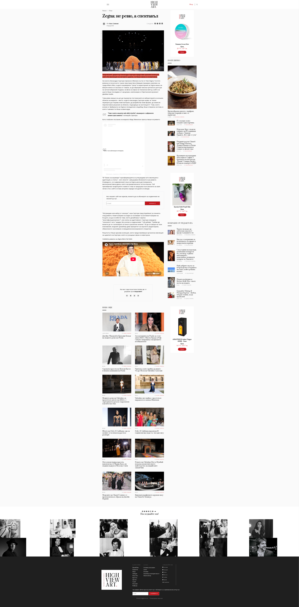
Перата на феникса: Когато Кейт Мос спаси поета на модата (186, 281)
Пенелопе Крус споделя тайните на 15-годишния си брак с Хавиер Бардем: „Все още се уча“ (187, 132)
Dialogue (134, 573)
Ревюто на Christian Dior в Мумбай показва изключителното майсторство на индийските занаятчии (149, 465)
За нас (145, 569)
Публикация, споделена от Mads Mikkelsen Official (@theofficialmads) (123, 174)
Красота (179, 151)
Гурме (169, 117)
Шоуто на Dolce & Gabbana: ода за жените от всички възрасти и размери (116, 433)
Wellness (179, 234)
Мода (110, 10)
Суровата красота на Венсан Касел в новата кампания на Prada (116, 370)
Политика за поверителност (151, 573)
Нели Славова (114, 24)
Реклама (146, 571)
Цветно (134, 580)
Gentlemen (105, 333)
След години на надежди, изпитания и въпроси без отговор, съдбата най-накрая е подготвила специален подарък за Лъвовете (186, 254)
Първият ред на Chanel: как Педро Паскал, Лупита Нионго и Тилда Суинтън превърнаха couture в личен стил (186, 145)
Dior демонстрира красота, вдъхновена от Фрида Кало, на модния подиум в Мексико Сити (115, 464)
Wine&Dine (135, 567)
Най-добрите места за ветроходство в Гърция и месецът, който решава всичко (186, 268)
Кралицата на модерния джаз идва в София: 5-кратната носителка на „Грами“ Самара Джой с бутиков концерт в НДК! (186, 159)
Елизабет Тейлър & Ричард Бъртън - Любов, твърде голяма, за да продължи (186, 294)
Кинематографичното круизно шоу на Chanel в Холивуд (149, 496)
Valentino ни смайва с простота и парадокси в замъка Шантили (148, 399)
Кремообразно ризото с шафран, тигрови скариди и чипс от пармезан (181, 113)
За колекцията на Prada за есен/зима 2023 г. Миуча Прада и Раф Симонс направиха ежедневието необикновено (148, 339)
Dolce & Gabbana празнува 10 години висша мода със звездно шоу (149, 432)
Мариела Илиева (179, 117)
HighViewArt (189, 124)
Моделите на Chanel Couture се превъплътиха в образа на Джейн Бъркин (115, 497)
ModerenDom (147, 575)
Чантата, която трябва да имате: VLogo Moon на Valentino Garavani (148, 370)
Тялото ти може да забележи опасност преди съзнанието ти (185, 231)
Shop (191, 4)
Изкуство (179, 124)
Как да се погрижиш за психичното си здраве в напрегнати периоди (186, 241)
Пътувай (134, 584)
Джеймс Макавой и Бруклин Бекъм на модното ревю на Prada (116, 337)
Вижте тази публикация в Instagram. (114, 150)
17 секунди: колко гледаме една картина (185, 122)
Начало (104, 10)
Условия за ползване (149, 567)
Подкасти (135, 569)
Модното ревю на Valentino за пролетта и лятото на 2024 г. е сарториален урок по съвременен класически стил (115, 401)
